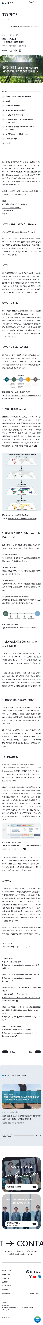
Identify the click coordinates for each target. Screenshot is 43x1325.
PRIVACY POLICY (35, 1293)
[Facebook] (15, 51)
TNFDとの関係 (11, 138)
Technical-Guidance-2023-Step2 (22, 628)
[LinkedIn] (20, 51)
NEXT (30, 1051)
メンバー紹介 (6, 1286)
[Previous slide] (4, 1135)
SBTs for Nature (13, 105)
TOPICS (15, 26)
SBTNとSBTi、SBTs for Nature (18, 96)
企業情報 (5, 1282)
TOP (9, 26)
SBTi (8, 101)
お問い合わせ (6, 1293)
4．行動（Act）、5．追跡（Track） (17, 134)
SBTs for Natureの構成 (15, 110)
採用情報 (5, 1289)
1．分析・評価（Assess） (14, 115)
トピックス (5, 1278)
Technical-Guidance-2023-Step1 (22, 518)
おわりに (9, 143)
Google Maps (7, 1310)
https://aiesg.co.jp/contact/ (15, 947)
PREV (12, 1051)
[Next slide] (9, 1135)
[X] (11, 51)
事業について (6, 1274)
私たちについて (7, 1270)
